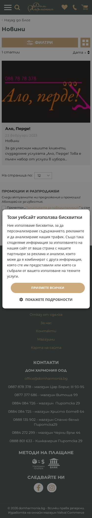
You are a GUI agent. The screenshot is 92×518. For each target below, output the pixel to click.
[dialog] (46, 259)
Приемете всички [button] (48, 287)
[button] (46, 299)
